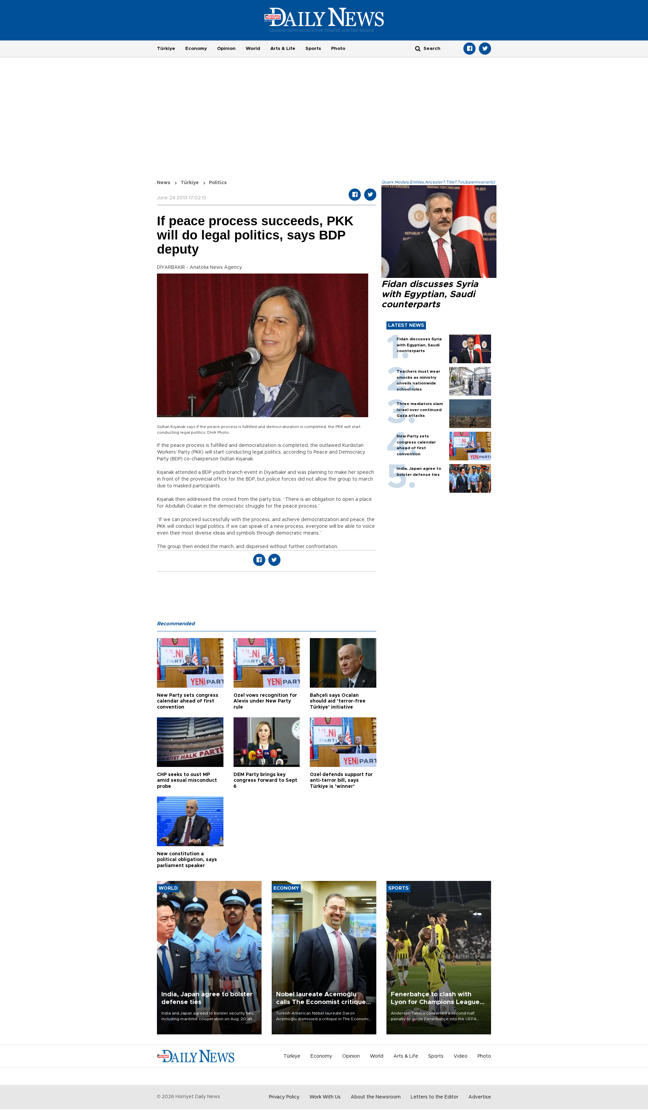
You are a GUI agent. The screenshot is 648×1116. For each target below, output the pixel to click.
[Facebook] (469, 48)
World (253, 48)
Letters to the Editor (434, 1097)
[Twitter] (485, 48)
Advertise (479, 1097)
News (163, 182)
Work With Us (325, 1097)
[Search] (418, 48)
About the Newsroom (376, 1097)
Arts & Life (282, 48)
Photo (338, 48)
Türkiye (166, 48)
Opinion (226, 48)
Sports (313, 48)
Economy (196, 48)
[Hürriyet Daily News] (324, 19)
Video (460, 1056)
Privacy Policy (284, 1097)
